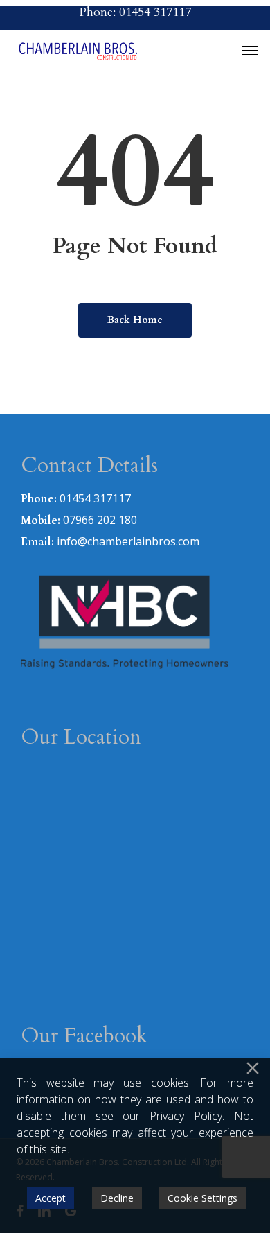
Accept (50, 1198)
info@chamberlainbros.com (128, 541)
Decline (117, 1198)
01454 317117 (95, 498)
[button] (250, 50)
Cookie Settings (202, 1198)
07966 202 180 (100, 519)
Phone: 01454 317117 (135, 12)
